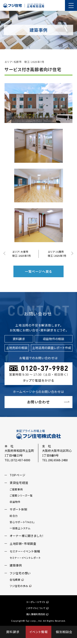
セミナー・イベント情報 (25, 551)
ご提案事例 (16, 489)
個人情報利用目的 (35, 614)
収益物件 (15, 502)
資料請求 (12, 632)
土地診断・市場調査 (23, 543)
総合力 (14, 516)
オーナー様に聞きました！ (27, 536)
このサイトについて (35, 608)
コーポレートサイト (35, 602)
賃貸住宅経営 (19, 483)
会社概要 (15, 579)
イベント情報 (38, 632)
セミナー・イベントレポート (25, 558)
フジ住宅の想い (20, 573)
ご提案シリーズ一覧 (21, 495)
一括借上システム (20, 528)
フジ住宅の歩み (19, 586)
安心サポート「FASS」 (22, 522)
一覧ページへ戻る (38, 271)
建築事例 (16, 565)
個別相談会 (64, 632)
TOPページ (17, 475)
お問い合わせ (38, 401)
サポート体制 (18, 509)
